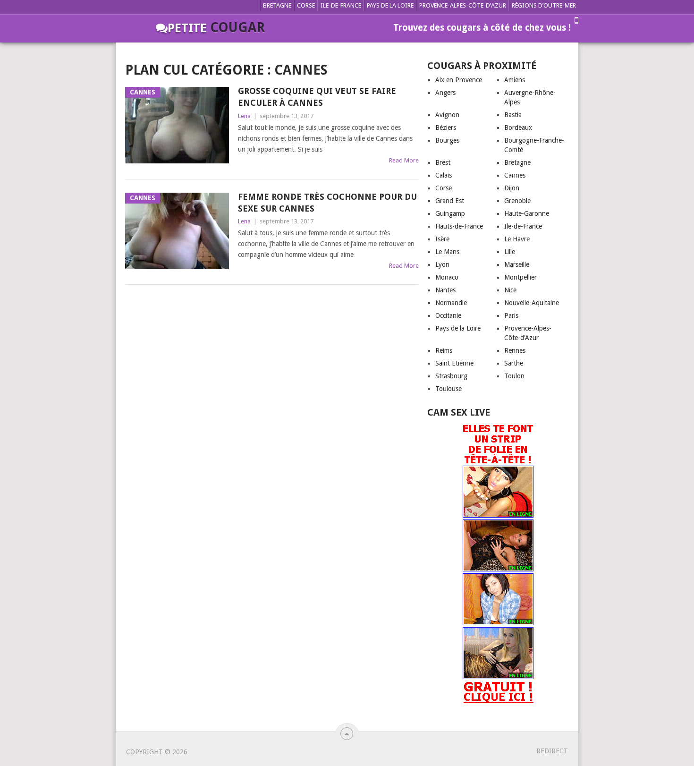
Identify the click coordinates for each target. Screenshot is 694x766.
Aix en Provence (458, 80)
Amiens (514, 80)
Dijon (511, 188)
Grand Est (449, 200)
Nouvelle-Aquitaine (531, 302)
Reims (443, 350)
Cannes (514, 175)
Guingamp (450, 213)
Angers (445, 92)
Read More (404, 160)
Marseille (516, 264)
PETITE (216, 28)
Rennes (514, 350)
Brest (442, 162)
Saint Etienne (454, 363)
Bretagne (277, 5)
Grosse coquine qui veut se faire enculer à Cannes (317, 97)
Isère (442, 239)
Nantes (445, 290)
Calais (443, 175)
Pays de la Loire (390, 5)
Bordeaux (518, 127)
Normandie (451, 302)
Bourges (447, 140)
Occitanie (448, 315)
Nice (510, 290)
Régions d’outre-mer (544, 5)
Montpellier (520, 277)
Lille (509, 251)
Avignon (447, 115)
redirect (552, 751)
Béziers (445, 127)
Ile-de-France (341, 5)
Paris (511, 315)
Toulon (514, 376)
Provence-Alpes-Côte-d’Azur (462, 5)
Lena (244, 115)
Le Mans (447, 251)
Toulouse (448, 388)
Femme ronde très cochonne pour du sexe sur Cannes (327, 202)
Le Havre (517, 239)
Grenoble (517, 200)
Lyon (442, 264)
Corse (306, 5)
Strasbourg (451, 376)
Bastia (513, 115)
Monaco (446, 277)
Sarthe (513, 363)
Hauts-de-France (459, 226)
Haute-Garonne (526, 213)
